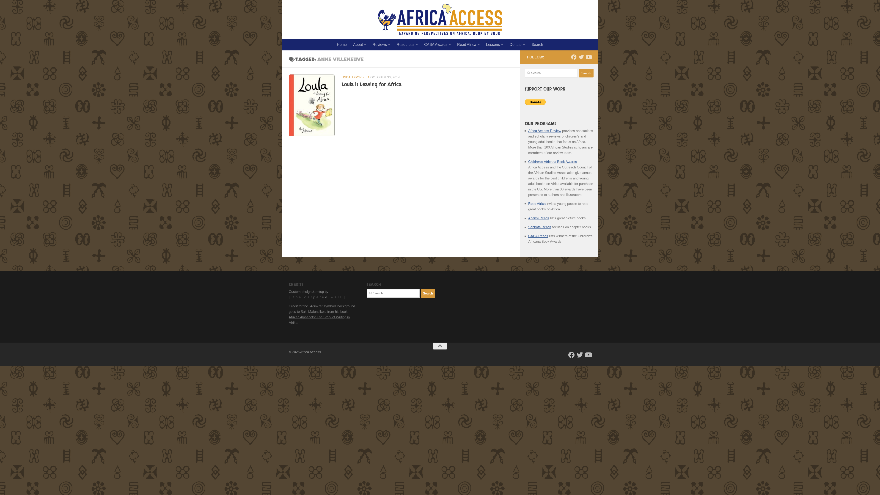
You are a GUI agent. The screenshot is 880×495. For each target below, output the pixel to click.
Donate (516, 45)
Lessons (493, 45)
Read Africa (466, 45)
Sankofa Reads (539, 227)
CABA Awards (435, 45)
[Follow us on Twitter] (581, 57)
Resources (405, 45)
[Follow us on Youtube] (588, 57)
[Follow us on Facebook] (574, 57)
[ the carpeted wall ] (317, 297)
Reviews (380, 45)
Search (537, 45)
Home (342, 45)
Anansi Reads (538, 218)
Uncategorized (355, 77)
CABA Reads (538, 236)
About (358, 45)
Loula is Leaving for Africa (371, 84)
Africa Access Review (544, 131)
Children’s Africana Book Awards (552, 162)
